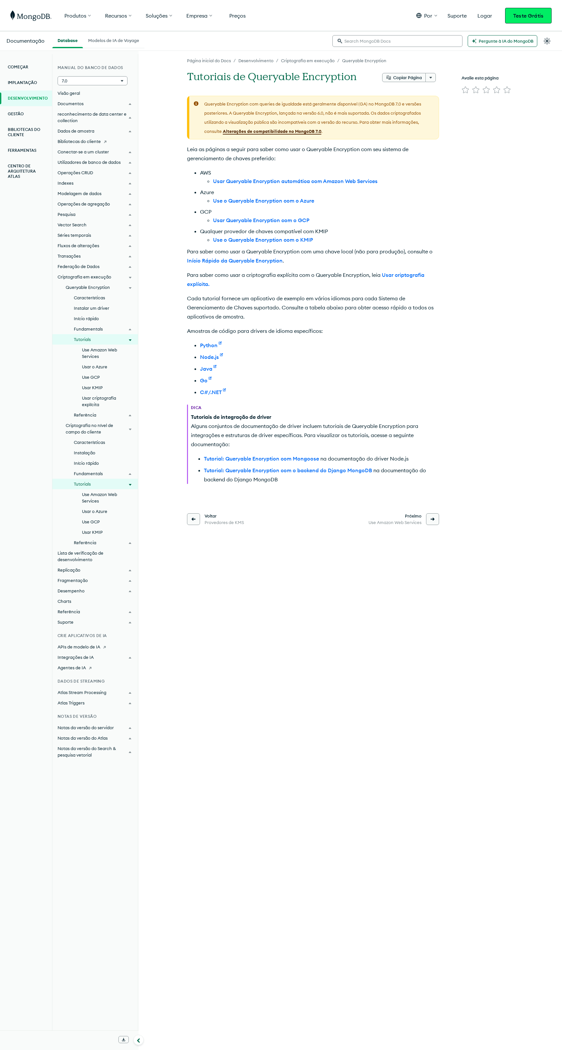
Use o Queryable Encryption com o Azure (263, 200)
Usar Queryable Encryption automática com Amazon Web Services (295, 181)
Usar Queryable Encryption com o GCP (261, 220)
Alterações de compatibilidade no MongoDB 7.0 (272, 131)
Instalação (84, 452)
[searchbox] (397, 41)
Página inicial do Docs (209, 60)
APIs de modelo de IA (79, 646)
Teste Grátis (528, 15)
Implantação (22, 82)
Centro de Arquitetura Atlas (22, 171)
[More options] (430, 77)
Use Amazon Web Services (99, 353)
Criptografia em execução (308, 60)
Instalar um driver (91, 308)
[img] (465, 90)
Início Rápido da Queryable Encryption (235, 260)
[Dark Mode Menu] (547, 41)
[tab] (67, 39)
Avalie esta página (480, 77)
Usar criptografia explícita (99, 401)
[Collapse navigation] (138, 1040)
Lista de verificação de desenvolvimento (80, 556)
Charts (64, 601)
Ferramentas (22, 150)
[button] (426, 15)
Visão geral (69, 93)
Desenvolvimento (256, 60)
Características (89, 297)
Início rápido (86, 318)
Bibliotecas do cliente (24, 132)
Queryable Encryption (364, 60)
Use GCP (91, 377)
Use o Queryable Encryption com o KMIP (263, 239)
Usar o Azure (94, 366)
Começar (18, 66)
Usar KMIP (92, 387)
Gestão (16, 113)
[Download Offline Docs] (123, 1039)
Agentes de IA (72, 667)
